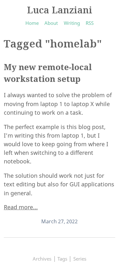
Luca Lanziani (59, 10)
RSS (90, 23)
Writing (72, 23)
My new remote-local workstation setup (48, 72)
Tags (62, 258)
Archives (42, 258)
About (51, 23)
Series (79, 258)
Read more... (21, 207)
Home (32, 23)
